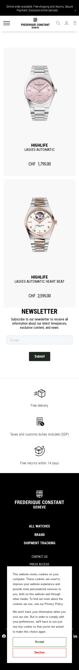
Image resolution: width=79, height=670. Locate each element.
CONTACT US (40, 556)
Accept (39, 641)
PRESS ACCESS (39, 564)
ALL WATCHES (39, 526)
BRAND (39, 535)
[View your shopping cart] (75, 23)
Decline (39, 652)
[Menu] (6, 23)
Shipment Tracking (39, 543)
